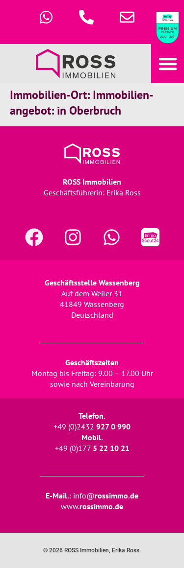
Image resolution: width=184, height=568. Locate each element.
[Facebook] (34, 237)
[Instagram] (72, 237)
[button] (167, 63)
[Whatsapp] (111, 237)
